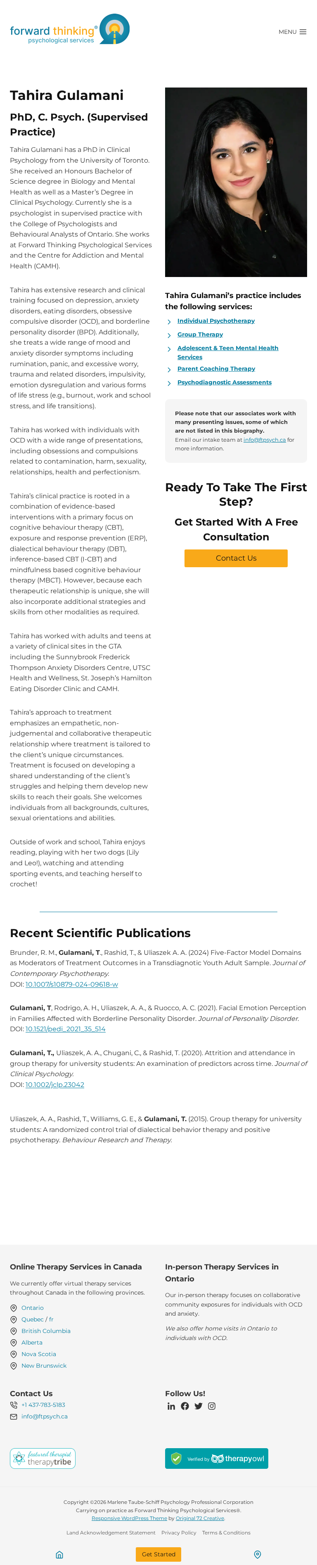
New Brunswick (43, 1365)
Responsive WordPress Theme (129, 1518)
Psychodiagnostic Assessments (224, 382)
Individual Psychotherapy (216, 320)
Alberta (32, 1342)
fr (51, 1319)
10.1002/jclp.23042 (55, 1085)
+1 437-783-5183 (43, 1405)
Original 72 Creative (200, 1518)
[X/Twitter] (198, 1406)
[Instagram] (212, 1406)
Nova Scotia (38, 1354)
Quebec (32, 1319)
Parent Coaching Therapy (216, 368)
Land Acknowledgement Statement (111, 1532)
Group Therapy (200, 334)
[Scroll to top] (297, 1536)
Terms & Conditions (226, 1532)
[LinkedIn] (171, 1406)
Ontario (32, 1308)
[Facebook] (185, 1406)
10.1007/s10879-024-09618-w (72, 984)
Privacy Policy (178, 1532)
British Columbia (46, 1331)
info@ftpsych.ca (265, 439)
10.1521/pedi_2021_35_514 (66, 1029)
